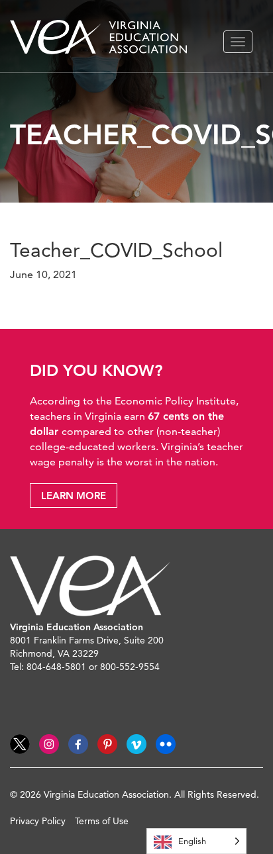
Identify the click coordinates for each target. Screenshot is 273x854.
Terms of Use (102, 821)
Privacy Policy (38, 821)
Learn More (73, 495)
